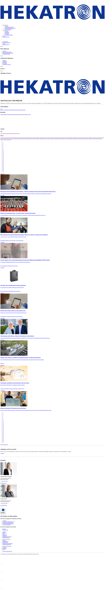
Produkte (4, 540)
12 (3, 152)
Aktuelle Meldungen (4, 114)
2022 (8, 133)
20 (3, 160)
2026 (1, 133)
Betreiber (4, 528)
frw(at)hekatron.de (3, 505)
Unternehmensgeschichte (9, 27)
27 (3, 167)
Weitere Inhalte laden (4, 444)
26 (3, 166)
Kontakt (4, 531)
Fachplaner (4, 520)
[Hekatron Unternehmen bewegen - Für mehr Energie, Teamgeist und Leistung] (52, 204)
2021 (10, 133)
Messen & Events (28, 114)
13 (3, 153)
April (26, 137)
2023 (6, 133)
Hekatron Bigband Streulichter (10, 28)
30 (3, 170)
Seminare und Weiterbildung (7, 543)
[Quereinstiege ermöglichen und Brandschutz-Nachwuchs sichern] (52, 373)
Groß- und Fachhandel (6, 524)
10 (3, 150)
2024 (5, 133)
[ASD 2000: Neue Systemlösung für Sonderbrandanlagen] (52, 276)
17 (3, 157)
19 (3, 159)
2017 (17, 133)
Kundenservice (5, 542)
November (15, 137)
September (19, 137)
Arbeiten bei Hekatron (6, 42)
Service (4, 43)
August (41, 137)
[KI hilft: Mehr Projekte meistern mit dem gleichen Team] (52, 301)
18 (3, 158)
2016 (19, 133)
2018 (15, 133)
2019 (13, 133)
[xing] (11, 580)
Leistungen (4, 547)
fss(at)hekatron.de (3, 483)
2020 (12, 133)
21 (3, 161)
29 (3, 169)
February (72, 137)
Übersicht (6, 26)
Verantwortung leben (8, 29)
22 (3, 162)
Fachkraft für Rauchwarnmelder (8, 523)
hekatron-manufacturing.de (7, 551)
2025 (3, 133)
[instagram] (11, 588)
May (45, 137)
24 (3, 164)
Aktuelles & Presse (6, 36)
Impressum (4, 532)
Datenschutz (5, 534)
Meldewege (5, 535)
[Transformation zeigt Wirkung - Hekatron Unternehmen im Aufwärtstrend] (52, 326)
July (4, 137)
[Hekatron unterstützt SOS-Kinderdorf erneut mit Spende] (52, 399)
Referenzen (5, 548)
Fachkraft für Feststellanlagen (8, 522)
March (28, 137)
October (34, 137)
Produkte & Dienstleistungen (19, 114)
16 (3, 156)
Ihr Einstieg (5, 62)
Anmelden (2, 453)
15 (3, 155)
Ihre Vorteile (5, 63)
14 (3, 154)
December (11, 137)
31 (3, 171)
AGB (4, 533)
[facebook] (11, 563)
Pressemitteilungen (11, 114)
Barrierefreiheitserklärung (7, 536)
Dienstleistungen (5, 541)
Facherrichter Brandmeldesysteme (8, 521)
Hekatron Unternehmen (4, 109)
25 (3, 165)
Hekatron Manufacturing (21, 109)
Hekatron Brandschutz (13, 109)
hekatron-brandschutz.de (7, 544)
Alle (1, 108)
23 (3, 163)
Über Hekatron (5, 41)
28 (3, 168)
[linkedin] (11, 571)
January (1, 137)
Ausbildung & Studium (7, 64)
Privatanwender (5, 529)
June (6, 137)
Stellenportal (5, 61)
